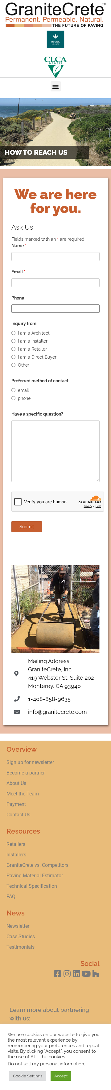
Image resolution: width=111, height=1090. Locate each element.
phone (24, 398)
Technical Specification (32, 886)
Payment (16, 804)
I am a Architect (34, 333)
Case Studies (20, 936)
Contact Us (18, 815)
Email (18, 271)
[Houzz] (96, 974)
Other (23, 365)
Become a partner (25, 773)
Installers (16, 855)
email (23, 390)
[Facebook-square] (57, 974)
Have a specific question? (37, 414)
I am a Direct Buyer (37, 357)
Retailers (15, 844)
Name (18, 245)
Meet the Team (22, 794)
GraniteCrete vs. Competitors (37, 865)
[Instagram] (67, 974)
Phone (17, 298)
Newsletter (17, 926)
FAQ (10, 896)
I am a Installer (32, 341)
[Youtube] (86, 974)
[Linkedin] (76, 974)
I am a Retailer (32, 349)
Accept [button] (61, 1076)
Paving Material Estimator (34, 876)
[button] (56, 86)
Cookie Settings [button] (27, 1076)
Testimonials (20, 947)
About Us (16, 783)
